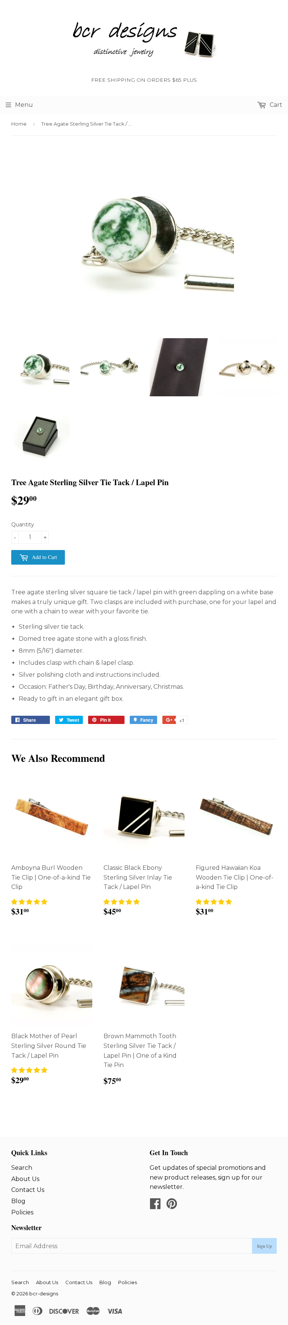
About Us (25, 1179)
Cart (275, 104)
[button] (29, 901)
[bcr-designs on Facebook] (155, 1206)
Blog (18, 1201)
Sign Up (264, 1246)
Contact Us (27, 1189)
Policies (22, 1212)
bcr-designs (43, 1294)
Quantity (22, 524)
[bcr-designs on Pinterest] (171, 1206)
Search (21, 1167)
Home (19, 124)
